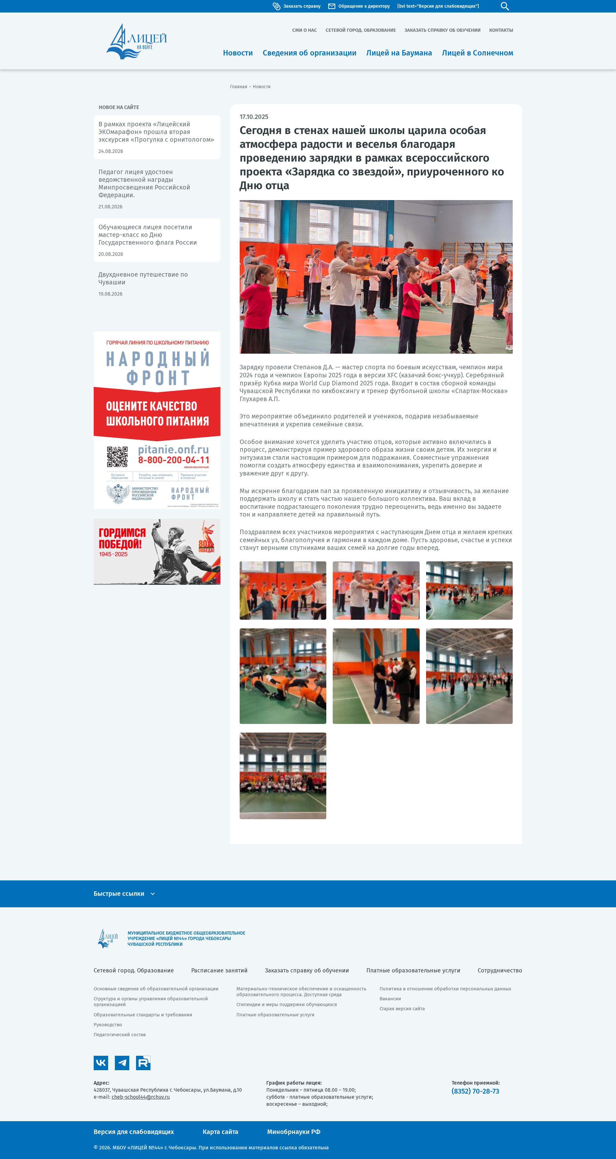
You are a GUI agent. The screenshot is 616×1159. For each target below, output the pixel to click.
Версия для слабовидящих (134, 1132)
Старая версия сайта (402, 1009)
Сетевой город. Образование (361, 30)
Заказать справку (302, 6)
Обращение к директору (364, 6)
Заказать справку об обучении (443, 30)
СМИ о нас (304, 30)
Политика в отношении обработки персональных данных (445, 989)
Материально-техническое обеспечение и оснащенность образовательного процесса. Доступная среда (301, 991)
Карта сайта (220, 1132)
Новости (261, 86)
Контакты (501, 30)
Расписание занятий (219, 970)
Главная (238, 86)
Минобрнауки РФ (294, 1132)
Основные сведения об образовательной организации (156, 989)
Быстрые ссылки (119, 893)
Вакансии (390, 999)
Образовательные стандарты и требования (143, 1015)
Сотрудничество (500, 970)
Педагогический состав (120, 1034)
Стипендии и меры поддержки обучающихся (286, 1004)
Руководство (108, 1025)
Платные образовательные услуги (413, 970)
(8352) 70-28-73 (475, 1091)
